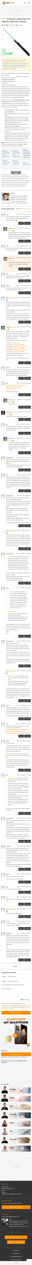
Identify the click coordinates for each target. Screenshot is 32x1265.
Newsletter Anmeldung (16, 1054)
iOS (20, 67)
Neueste (23, 208)
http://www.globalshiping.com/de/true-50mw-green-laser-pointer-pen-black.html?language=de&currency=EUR (18, 731)
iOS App (12, 1242)
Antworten (27, 223)
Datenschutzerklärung (7, 1005)
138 (4, 25)
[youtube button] (10, 1237)
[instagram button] (14, 1237)
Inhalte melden (16, 1253)
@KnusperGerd (12, 611)
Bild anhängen (25, 999)
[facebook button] (7, 1237)
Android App (21, 1242)
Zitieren (21, 223)
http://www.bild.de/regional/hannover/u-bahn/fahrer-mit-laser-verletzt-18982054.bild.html (16, 387)
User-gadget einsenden (17, 1207)
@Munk (10, 556)
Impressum (16, 1250)
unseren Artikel (17, 103)
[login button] (25, 3)
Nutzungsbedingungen (24, 1005)
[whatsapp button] (22, 1237)
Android (14, 67)
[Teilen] (16, 172)
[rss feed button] (25, 1237)
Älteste (28, 208)
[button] (12, 1232)
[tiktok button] (18, 1237)
